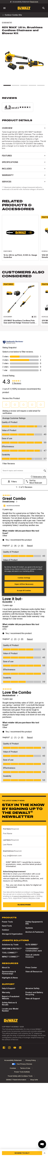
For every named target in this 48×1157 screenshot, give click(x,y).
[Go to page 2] (15, 85)
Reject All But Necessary (24, 584)
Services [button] (6, 181)
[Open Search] (43, 8)
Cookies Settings (24, 578)
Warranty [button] (8, 175)
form (38, 894)
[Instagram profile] (9, 1048)
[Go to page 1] (7, 85)
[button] (24, 104)
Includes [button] (7, 168)
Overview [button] (7, 128)
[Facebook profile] (4, 1048)
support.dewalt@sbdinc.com (23, 896)
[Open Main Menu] (4, 8)
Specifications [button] (10, 162)
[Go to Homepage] (24, 8)
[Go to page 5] (41, 85)
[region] (24, 240)
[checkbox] (4, 864)
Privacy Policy (39, 892)
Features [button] (7, 155)
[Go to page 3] (24, 85)
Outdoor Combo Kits (13, 15)
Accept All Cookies (24, 590)
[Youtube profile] (15, 1048)
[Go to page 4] (32, 85)
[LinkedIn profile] (20, 1048)
